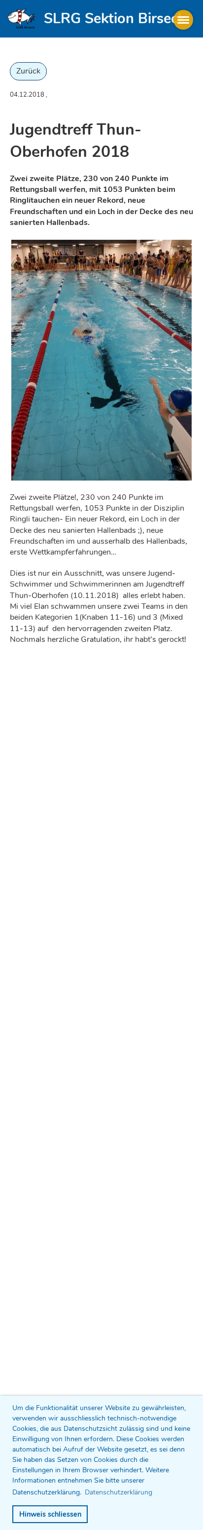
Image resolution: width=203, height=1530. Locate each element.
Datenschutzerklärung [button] (118, 1492)
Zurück (28, 71)
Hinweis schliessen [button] (50, 1514)
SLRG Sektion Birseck (114, 18)
